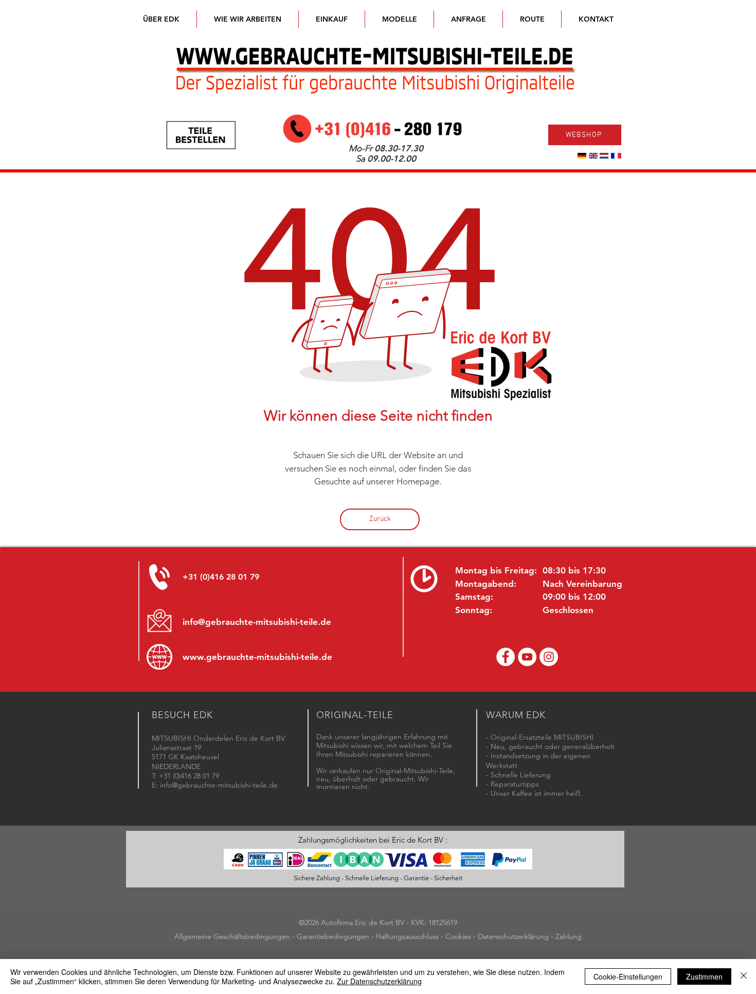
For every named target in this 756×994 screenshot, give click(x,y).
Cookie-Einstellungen (627, 976)
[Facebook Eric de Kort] (505, 657)
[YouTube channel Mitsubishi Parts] (527, 657)
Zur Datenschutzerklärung (379, 981)
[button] (399, 19)
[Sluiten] (743, 976)
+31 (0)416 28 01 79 (221, 577)
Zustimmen (704, 976)
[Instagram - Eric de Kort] (548, 657)
